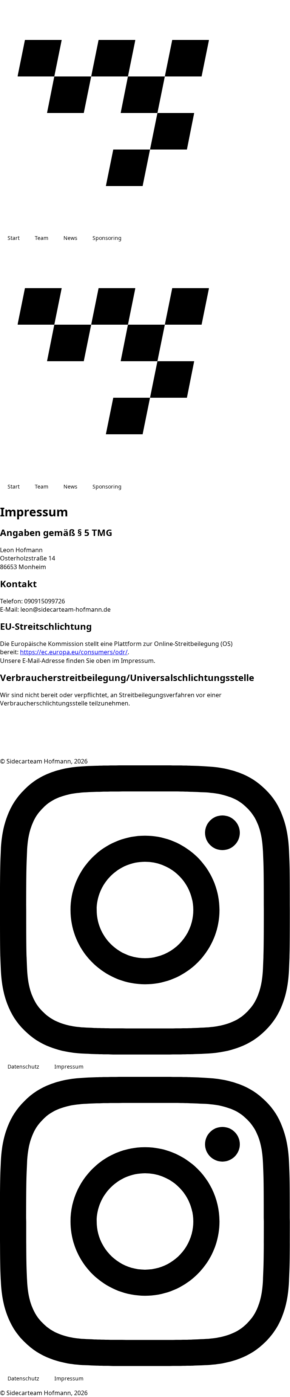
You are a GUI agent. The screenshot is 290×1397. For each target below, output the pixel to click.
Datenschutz (23, 1066)
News (70, 237)
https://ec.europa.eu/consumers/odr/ (74, 652)
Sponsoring (107, 237)
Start (14, 237)
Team (41, 237)
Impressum (68, 1066)
